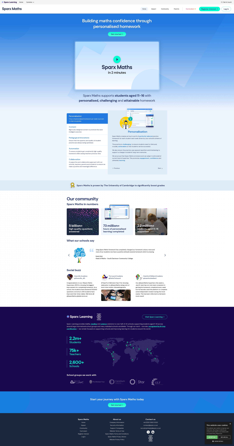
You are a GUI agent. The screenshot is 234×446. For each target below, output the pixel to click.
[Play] (117, 59)
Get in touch (227, 2)
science (104, 324)
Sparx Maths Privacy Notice (117, 437)
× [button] (230, 424)
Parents (176, 9)
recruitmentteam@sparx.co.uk (150, 428)
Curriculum (190, 9)
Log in (83, 437)
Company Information (117, 422)
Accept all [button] (212, 437)
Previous (117, 168)
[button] (218, 441)
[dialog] (218, 433)
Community (165, 9)
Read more (219, 433)
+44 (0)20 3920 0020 (150, 422)
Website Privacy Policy (117, 439)
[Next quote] (165, 255)
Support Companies (117, 428)
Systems (29, 2)
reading (94, 324)
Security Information (117, 425)
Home (21, 2)
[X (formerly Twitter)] (148, 432)
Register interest (83, 434)
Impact (153, 9)
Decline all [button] (224, 437)
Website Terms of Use (117, 431)
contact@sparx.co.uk (150, 425)
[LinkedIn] (152, 432)
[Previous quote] (69, 255)
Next (160, 168)
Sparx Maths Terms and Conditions (117, 434)
